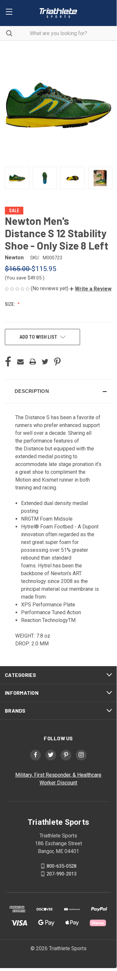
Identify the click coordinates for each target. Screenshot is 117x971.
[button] (90, 289)
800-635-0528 (61, 866)
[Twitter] (45, 361)
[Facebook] (8, 361)
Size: (10, 304)
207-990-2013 (61, 873)
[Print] (32, 361)
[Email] (20, 361)
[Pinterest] (57, 361)
